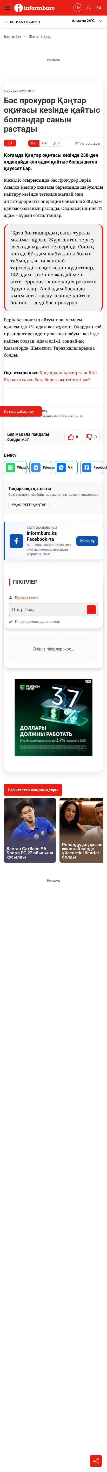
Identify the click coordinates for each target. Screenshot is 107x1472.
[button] (87, 21)
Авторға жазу (90, 143)
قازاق (56, 143)
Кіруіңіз (21, 597)
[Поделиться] (96, 1461)
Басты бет (12, 36)
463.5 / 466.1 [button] (25, 22)
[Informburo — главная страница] (35, 8)
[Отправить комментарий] (91, 609)
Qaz (45, 143)
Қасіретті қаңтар (30, 505)
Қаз (34, 143)
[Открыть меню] (9, 8)
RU (98, 8)
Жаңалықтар (40, 36)
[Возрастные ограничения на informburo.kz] (77, 8)
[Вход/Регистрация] (87, 8)
